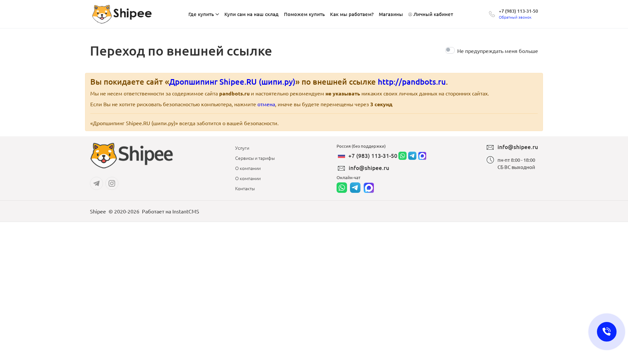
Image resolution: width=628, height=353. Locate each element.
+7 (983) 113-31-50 (518, 11)
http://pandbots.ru (412, 81)
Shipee (98, 211)
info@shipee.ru (369, 168)
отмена (266, 104)
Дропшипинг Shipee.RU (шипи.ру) (232, 81)
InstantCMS (185, 211)
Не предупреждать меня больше (497, 50)
